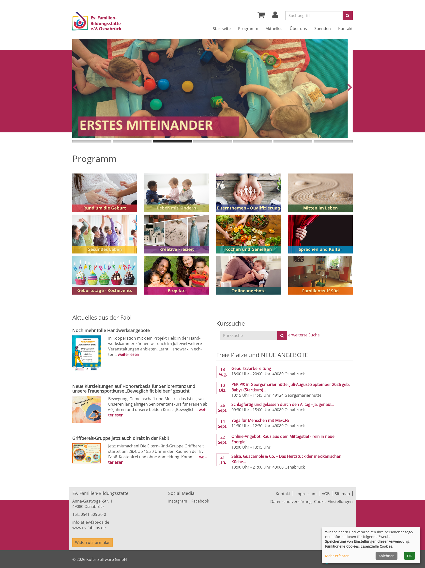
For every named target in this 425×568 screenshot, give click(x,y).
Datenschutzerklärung (291, 501)
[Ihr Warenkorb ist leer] (261, 16)
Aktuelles (274, 28)
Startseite (222, 28)
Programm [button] (248, 28)
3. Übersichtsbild (172, 141)
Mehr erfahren (337, 555)
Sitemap (342, 493)
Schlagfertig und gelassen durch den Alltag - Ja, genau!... (282, 404)
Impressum (306, 493)
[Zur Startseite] (111, 22)
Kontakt (345, 28)
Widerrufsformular (92, 542)
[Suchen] (282, 335)
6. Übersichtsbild (293, 141)
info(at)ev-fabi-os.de (90, 522)
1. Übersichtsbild (91, 141)
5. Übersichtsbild (252, 141)
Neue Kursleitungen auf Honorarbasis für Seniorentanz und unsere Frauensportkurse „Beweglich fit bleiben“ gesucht (133, 388)
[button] (275, 16)
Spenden (322, 28)
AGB (326, 493)
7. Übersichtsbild (333, 141)
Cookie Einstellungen (333, 501)
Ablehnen (387, 555)
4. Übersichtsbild (212, 141)
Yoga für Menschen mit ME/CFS (260, 420)
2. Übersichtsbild (132, 141)
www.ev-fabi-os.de (89, 527)
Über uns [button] (298, 28)
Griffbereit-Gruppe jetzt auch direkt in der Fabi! (120, 438)
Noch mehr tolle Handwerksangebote (111, 330)
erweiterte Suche (304, 335)
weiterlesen (128, 354)
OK (409, 555)
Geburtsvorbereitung (251, 368)
